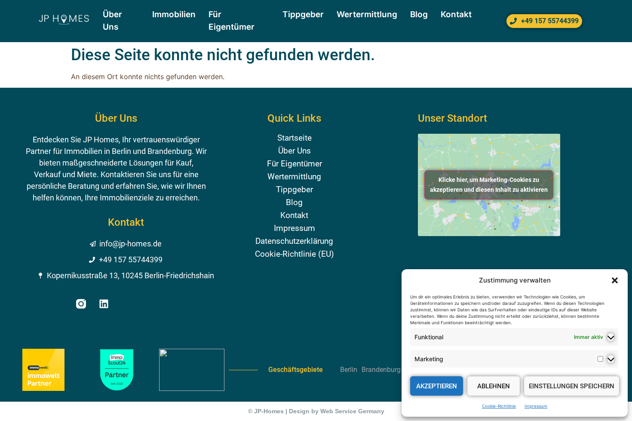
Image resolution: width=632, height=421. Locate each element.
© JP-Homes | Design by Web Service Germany (316, 411)
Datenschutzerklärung (294, 241)
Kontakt (294, 215)
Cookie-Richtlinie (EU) (294, 254)
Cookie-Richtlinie (499, 406)
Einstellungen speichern (571, 386)
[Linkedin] (104, 304)
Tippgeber (294, 189)
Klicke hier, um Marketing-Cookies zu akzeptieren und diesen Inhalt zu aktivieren (489, 184)
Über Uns (294, 151)
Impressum (536, 406)
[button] (615, 280)
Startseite (294, 138)
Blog (294, 202)
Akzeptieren (436, 386)
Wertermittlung (294, 176)
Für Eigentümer (294, 164)
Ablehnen (493, 386)
